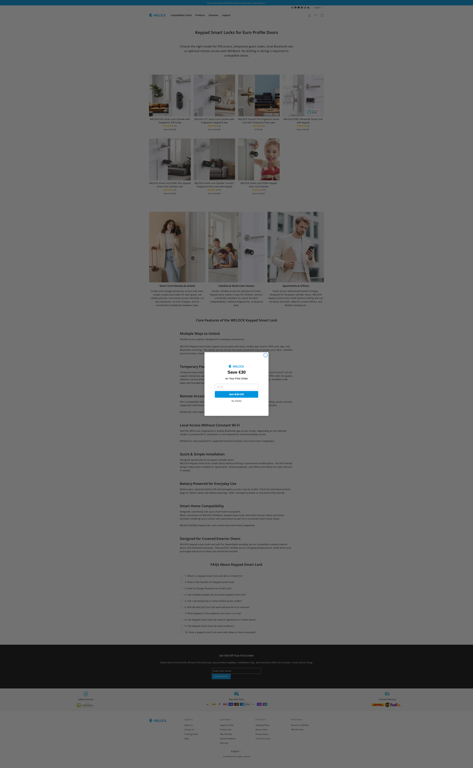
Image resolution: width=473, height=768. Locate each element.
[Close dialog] (266, 355)
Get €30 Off (236, 394)
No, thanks (236, 401)
